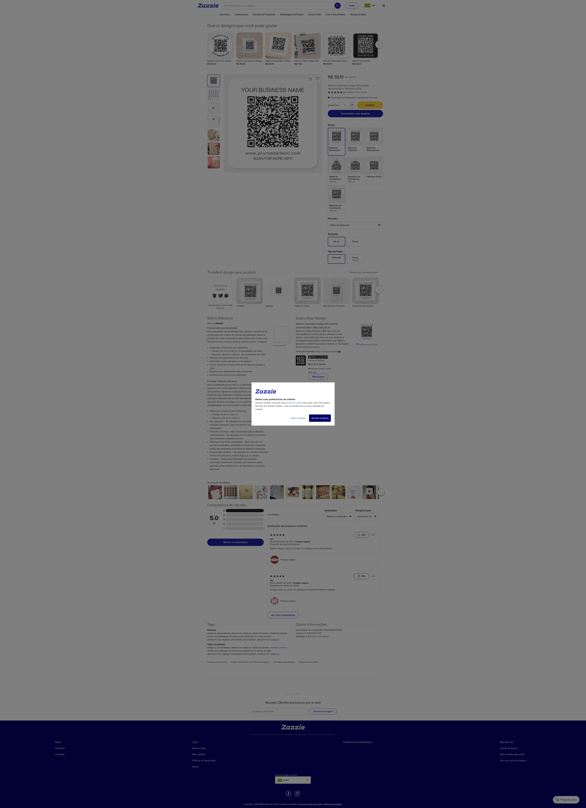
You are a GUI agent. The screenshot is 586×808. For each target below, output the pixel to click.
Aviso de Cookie (294, 402)
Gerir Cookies (298, 418)
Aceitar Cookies (319, 418)
